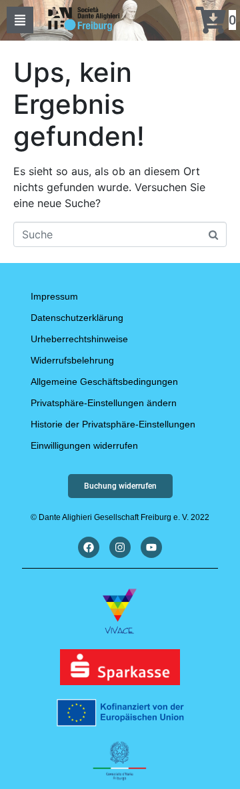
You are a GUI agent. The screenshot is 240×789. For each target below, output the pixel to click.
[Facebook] (88, 547)
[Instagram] (120, 547)
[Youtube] (151, 547)
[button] (20, 20)
